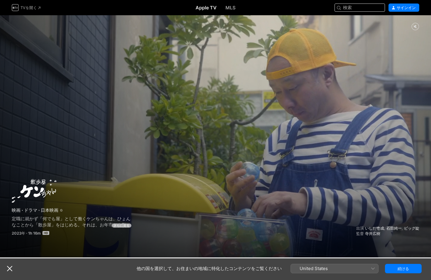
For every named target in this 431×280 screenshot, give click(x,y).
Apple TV (206, 8)
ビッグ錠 (411, 228)
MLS (230, 8)
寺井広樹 (372, 233)
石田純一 (394, 228)
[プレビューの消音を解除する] (415, 26)
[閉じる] (9, 268)
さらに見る (121, 225)
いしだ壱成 (374, 228)
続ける (403, 268)
